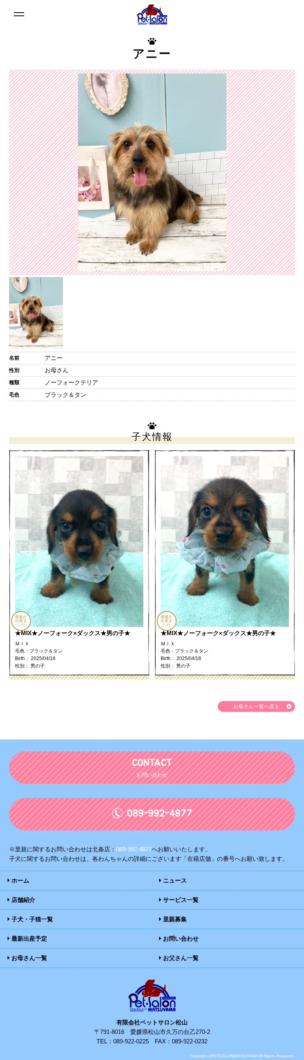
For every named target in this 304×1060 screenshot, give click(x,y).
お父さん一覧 (180, 957)
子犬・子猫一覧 (31, 919)
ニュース (174, 880)
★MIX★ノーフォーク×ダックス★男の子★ (72, 633)
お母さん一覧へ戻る (256, 706)
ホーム (19, 880)
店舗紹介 (22, 899)
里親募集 (174, 919)
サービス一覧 (180, 899)
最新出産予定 (28, 938)
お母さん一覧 (28, 957)
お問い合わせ (180, 938)
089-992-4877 (134, 849)
